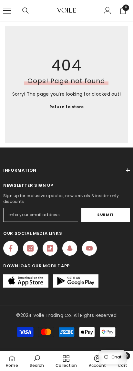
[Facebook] (10, 248)
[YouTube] (89, 248)
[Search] (25, 10)
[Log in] (107, 10)
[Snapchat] (69, 248)
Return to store (66, 106)
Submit (105, 214)
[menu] (7, 10)
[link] (36, 361)
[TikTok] (50, 248)
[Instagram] (30, 248)
